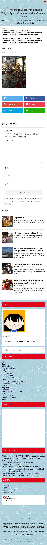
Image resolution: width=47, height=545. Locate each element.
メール (8, 176)
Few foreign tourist (9, 368)
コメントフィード (9, 490)
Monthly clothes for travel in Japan (15, 382)
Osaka (4, 386)
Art (3, 362)
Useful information (9, 397)
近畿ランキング (8, 500)
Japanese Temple (8, 378)
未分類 (4, 399)
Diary (4, 364)
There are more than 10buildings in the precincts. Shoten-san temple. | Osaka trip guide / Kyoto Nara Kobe (23, 469)
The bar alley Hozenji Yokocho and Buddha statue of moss (28, 265)
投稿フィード (7, 488)
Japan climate (7, 374)
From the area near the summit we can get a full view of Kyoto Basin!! (28, 249)
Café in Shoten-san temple (12, 467)
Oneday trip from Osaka (11, 384)
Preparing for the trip (9, 388)
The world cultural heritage (12, 391)
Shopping (5, 389)
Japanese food (7, 376)
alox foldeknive (18, 475)
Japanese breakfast (22, 218)
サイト (7, 184)
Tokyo (4, 393)
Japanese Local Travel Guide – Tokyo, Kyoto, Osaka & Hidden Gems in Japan (23, 13)
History (4, 370)
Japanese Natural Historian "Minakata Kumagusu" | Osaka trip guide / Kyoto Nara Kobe (23, 458)
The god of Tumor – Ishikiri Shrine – (29, 233)
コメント (9, 140)
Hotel (4, 372)
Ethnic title (6, 366)
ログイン (5, 486)
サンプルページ (25, 518)
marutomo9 (13, 124)
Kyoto (4, 380)
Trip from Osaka (8, 395)
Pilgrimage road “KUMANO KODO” (15, 456)
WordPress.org (7, 492)
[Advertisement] (19, 429)
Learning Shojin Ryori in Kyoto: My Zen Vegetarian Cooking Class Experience (28, 282)
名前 (7, 168)
